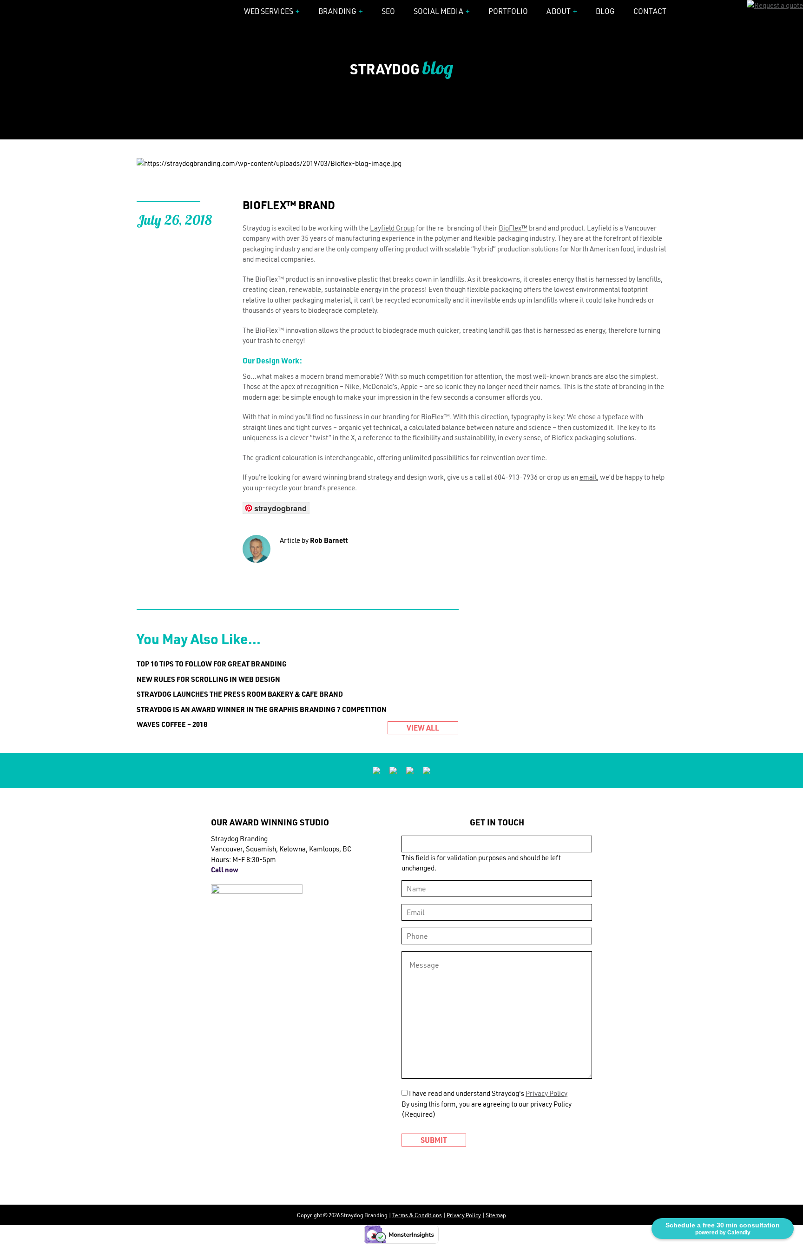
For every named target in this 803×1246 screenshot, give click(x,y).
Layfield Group (392, 227)
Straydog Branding (172, 12)
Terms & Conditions (417, 1215)
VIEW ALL (423, 727)
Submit (434, 1140)
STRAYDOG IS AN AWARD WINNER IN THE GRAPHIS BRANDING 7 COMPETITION (262, 709)
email (588, 476)
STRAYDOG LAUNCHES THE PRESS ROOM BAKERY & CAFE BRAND (240, 694)
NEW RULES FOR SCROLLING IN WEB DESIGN (208, 679)
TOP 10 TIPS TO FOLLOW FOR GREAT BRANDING (212, 663)
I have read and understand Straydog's (488, 1093)
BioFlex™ (513, 227)
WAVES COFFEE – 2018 (172, 724)
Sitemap (496, 1215)
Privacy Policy (546, 1093)
